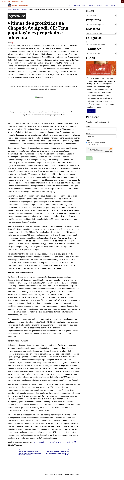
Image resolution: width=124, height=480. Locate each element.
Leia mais (91, 111)
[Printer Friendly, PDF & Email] (44, 42)
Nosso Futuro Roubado (20, 5)
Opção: (88, 140)
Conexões (91, 5)
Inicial (68, 5)
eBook (106, 5)
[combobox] (101, 15)
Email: (88, 133)
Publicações (76, 5)
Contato (99, 5)
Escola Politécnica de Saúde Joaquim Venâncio (53, 442)
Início (9, 9)
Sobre (84, 5)
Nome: (88, 126)
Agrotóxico (24, 9)
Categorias (89, 42)
